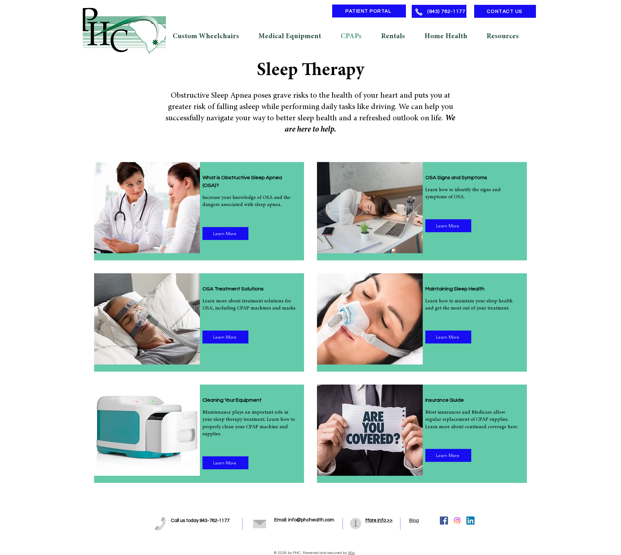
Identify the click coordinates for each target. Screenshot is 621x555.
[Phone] (419, 12)
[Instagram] (457, 521)
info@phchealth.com (311, 519)
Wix (351, 553)
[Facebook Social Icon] (444, 521)
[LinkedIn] (470, 521)
